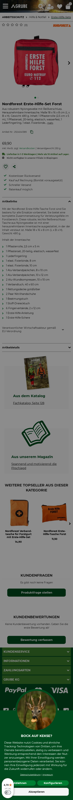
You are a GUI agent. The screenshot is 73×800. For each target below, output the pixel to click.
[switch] (8, 792)
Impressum (48, 775)
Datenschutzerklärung (30, 775)
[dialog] (36, 400)
